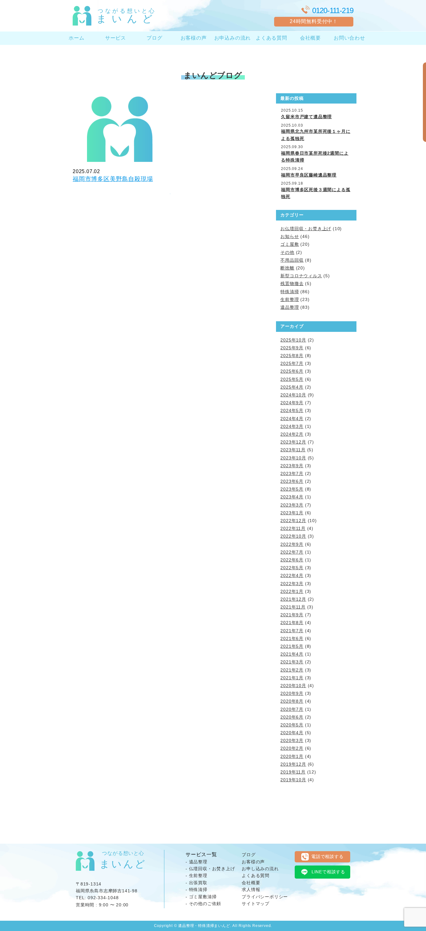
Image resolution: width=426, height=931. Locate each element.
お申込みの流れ (232, 38)
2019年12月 (293, 764)
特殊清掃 (289, 291)
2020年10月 (293, 685)
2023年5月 (291, 489)
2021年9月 (291, 614)
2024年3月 (291, 426)
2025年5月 (291, 379)
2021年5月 (291, 646)
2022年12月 (293, 520)
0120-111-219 (332, 10)
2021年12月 (293, 599)
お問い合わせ (349, 38)
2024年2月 (291, 434)
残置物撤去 (291, 283)
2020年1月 (291, 756)
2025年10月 (293, 339)
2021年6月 (291, 638)
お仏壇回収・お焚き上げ (305, 228)
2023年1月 (291, 512)
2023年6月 (291, 481)
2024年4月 (291, 418)
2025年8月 (291, 355)
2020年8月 (291, 701)
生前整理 (289, 299)
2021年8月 (291, 622)
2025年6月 (291, 371)
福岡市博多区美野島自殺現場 (113, 179)
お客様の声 (194, 38)
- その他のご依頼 (203, 903)
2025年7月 (291, 363)
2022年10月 (293, 536)
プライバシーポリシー (265, 896)
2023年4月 (291, 496)
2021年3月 (291, 661)
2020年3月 (291, 740)
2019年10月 (293, 779)
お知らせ (289, 236)
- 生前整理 (196, 875)
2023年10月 (293, 457)
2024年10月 (293, 394)
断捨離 (287, 267)
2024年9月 (291, 402)
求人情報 (251, 889)
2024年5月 (291, 410)
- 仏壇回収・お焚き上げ (210, 868)
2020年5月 (291, 724)
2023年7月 (291, 473)
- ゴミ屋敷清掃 (201, 896)
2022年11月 (292, 528)
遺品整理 (289, 307)
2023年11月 (292, 449)
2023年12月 (293, 441)
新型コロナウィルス (301, 275)
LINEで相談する (328, 871)
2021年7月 (291, 630)
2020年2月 (291, 748)
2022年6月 (291, 559)
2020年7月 (291, 709)
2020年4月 (291, 732)
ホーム (76, 38)
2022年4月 (291, 575)
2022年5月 (291, 567)
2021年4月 (291, 654)
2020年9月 (291, 693)
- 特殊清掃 (196, 889)
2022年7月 (291, 552)
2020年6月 (291, 717)
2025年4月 (291, 387)
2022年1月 (291, 591)
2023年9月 (291, 465)
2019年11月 (292, 771)
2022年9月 (291, 544)
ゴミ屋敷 (289, 244)
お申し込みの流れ (260, 868)
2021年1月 (291, 677)
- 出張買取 (196, 882)
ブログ (154, 38)
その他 (287, 252)
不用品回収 (291, 260)
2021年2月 (291, 669)
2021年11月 (292, 606)
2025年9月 (291, 347)
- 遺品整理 (196, 861)
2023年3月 (291, 504)
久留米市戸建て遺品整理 (306, 116)
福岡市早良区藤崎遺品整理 (308, 174)
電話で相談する (327, 856)
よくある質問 (271, 38)
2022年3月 (291, 583)
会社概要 (310, 38)
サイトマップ (255, 903)
